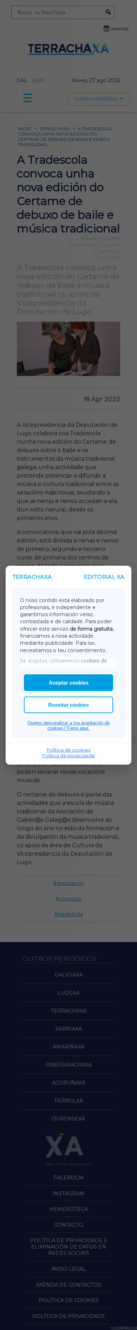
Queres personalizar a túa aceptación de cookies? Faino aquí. (68, 725)
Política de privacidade (68, 755)
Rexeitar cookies (68, 705)
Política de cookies (68, 750)
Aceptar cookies (69, 683)
